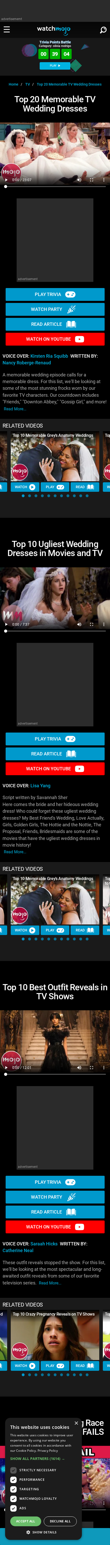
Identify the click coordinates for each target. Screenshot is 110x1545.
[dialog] (43, 1479)
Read (80, 487)
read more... (15, 408)
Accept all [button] (25, 1521)
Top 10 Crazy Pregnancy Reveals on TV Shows (54, 1314)
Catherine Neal (18, 1250)
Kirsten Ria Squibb (49, 356)
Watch (21, 487)
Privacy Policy (48, 1450)
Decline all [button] (60, 1521)
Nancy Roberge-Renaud (27, 362)
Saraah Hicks (44, 1243)
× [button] (76, 1423)
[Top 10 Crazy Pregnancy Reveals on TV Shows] (55, 1335)
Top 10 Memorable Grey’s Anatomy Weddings (53, 435)
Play (50, 487)
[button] (23, 495)
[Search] (103, 29)
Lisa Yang (40, 785)
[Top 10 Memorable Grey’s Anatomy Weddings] (55, 456)
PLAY (53, 65)
